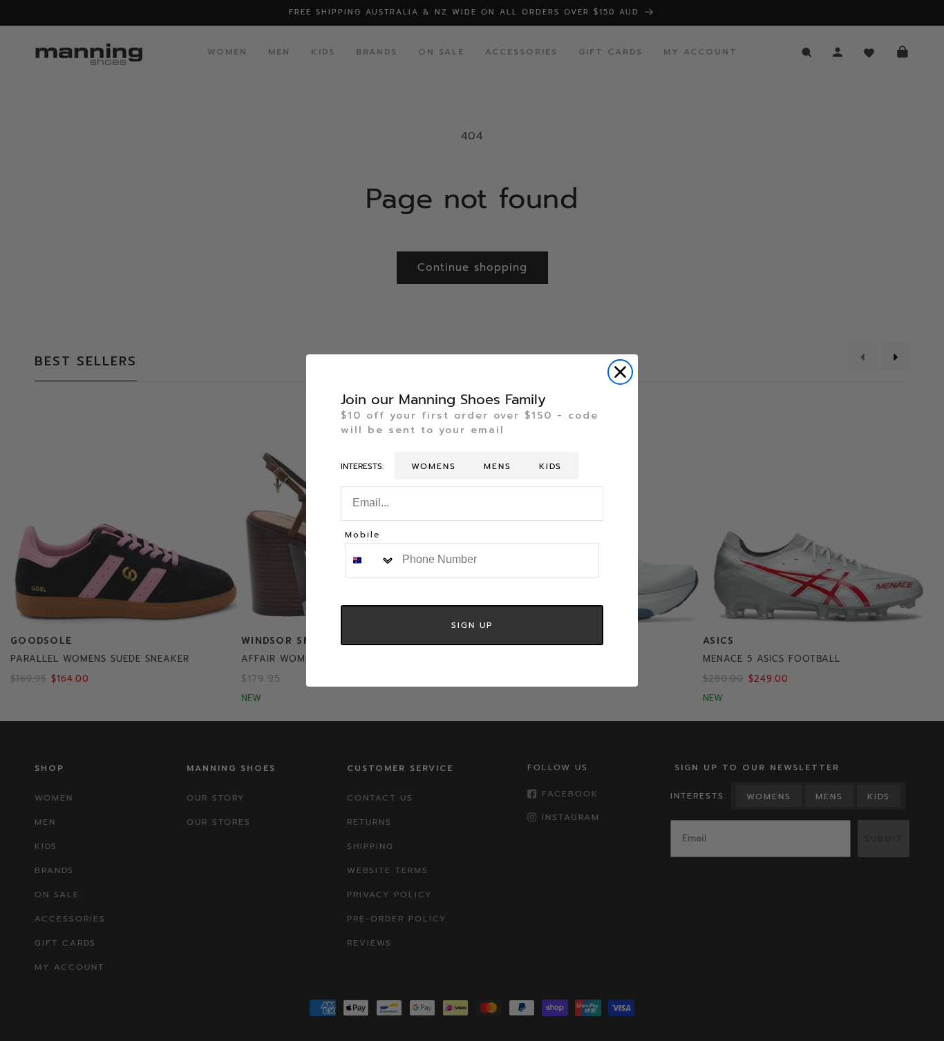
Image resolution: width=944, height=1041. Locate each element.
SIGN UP (472, 625)
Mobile (362, 536)
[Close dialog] (620, 372)
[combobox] (370, 560)
